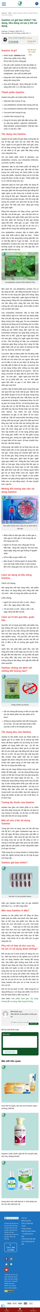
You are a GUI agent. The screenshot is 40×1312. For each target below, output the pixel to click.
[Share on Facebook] (10, 42)
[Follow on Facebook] (6, 1259)
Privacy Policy (26, 1228)
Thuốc (9, 13)
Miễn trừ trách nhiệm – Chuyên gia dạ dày (28, 1233)
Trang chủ (4, 13)
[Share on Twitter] (12, 42)
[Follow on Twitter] (6, 1265)
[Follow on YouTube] (6, 1270)
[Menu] (3, 4)
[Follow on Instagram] (11, 1259)
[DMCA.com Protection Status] (11, 1291)
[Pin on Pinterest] (15, 42)
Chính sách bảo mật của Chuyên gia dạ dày (28, 1241)
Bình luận (33, 1023)
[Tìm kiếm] (36, 3)
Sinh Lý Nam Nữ (27, 1223)
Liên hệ (24, 1218)
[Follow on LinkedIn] (11, 1265)
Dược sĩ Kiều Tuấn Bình (17, 38)
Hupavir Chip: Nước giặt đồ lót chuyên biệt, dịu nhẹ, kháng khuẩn (19, 1155)
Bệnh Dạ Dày (26, 1221)
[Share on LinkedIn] (17, 42)
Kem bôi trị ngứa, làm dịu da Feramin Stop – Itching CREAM (19, 1107)
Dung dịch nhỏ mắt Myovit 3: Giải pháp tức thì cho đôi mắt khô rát (19, 1203)
